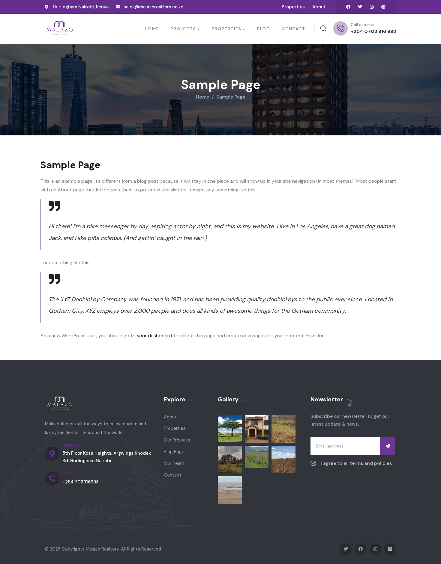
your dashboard (154, 335)
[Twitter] (360, 7)
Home (202, 97)
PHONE (69, 473)
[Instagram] (372, 7)
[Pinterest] (383, 7)
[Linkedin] (390, 549)
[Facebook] (348, 7)
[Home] (59, 28)
